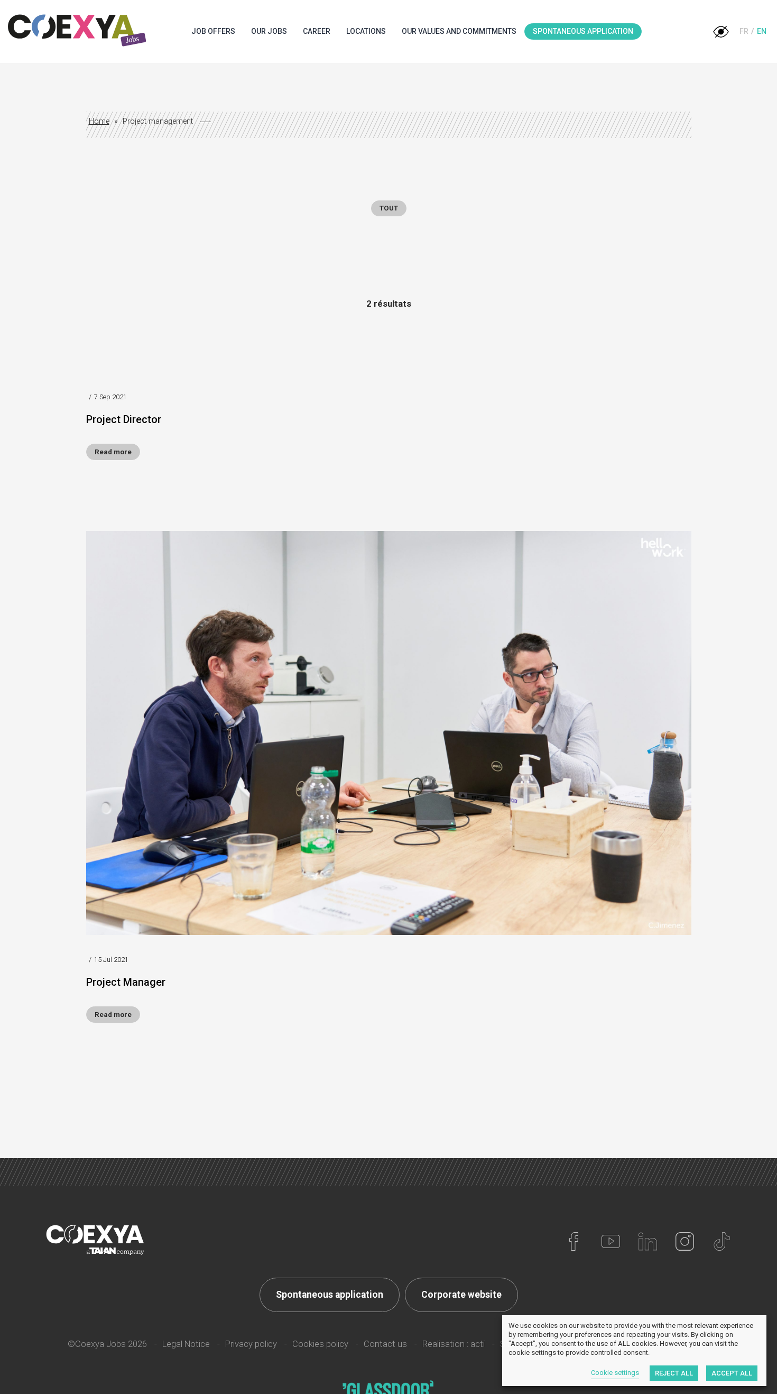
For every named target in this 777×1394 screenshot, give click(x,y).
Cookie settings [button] (615, 1373)
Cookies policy (320, 1344)
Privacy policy (251, 1344)
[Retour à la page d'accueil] (78, 31)
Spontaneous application (583, 31)
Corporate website (461, 1294)
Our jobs (269, 31)
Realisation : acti (453, 1344)
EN (761, 31)
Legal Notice (186, 1344)
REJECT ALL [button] (674, 1373)
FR (743, 31)
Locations (366, 31)
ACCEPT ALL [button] (731, 1373)
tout (389, 208)
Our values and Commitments (459, 31)
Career (316, 31)
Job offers (213, 31)
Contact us (385, 1344)
